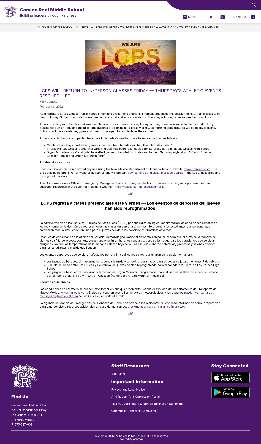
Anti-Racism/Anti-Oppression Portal (135, 396)
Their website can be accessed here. (139, 186)
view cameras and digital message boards (155, 172)
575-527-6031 (24, 424)
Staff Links (118, 373)
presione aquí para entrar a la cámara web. (157, 306)
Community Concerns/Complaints (134, 411)
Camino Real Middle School (54, 27)
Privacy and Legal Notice (128, 389)
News (84, 27)
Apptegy (138, 438)
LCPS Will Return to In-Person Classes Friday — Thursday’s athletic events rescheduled (157, 27)
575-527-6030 (24, 419)
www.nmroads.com (197, 169)
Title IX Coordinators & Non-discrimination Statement (147, 403)
